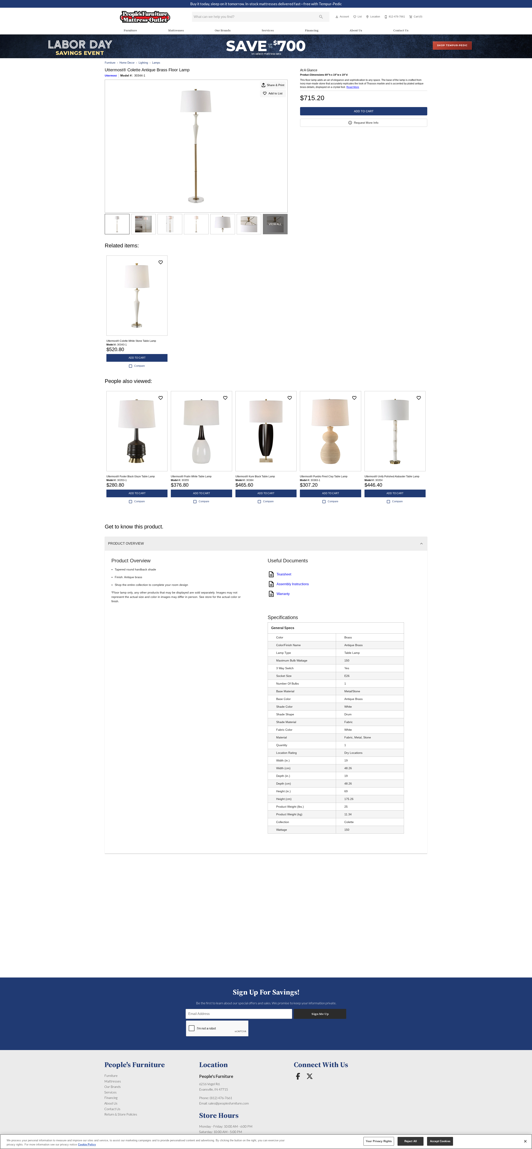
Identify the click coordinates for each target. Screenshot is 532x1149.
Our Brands (222, 30)
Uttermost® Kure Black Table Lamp (255, 476)
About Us (356, 30)
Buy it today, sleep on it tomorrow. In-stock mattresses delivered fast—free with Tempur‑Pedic (266, 4)
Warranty (283, 594)
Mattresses (176, 30)
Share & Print (275, 85)
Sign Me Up (320, 1014)
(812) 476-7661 (221, 1098)
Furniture (130, 30)
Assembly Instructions (293, 584)
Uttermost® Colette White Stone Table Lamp (131, 340)
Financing (312, 30)
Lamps (156, 62)
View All (275, 224)
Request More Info (366, 122)
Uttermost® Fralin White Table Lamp (191, 476)
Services (268, 30)
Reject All (410, 1141)
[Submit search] (321, 17)
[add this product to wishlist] (161, 262)
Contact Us (400, 30)
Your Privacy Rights (379, 1141)
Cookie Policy (87, 1144)
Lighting (143, 62)
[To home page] (145, 17)
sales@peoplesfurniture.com (228, 1103)
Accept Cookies (440, 1141)
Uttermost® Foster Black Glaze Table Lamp (130, 476)
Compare (139, 365)
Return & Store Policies (120, 1114)
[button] (336, 16)
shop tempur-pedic (452, 45)
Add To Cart (364, 111)
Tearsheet (284, 574)
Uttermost (111, 75)
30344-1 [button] (139, 75)
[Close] (525, 1141)
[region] (266, 1141)
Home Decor (126, 62)
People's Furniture (216, 1076)
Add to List (275, 93)
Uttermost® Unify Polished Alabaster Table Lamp (392, 476)
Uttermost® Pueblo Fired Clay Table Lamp (323, 476)
